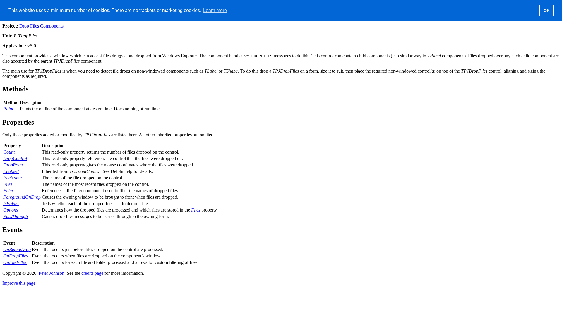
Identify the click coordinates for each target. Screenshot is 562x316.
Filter (8, 190)
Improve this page (18, 283)
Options (10, 209)
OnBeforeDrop (17, 249)
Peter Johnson (51, 273)
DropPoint (13, 164)
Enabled (11, 171)
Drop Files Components (41, 25)
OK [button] (547, 10)
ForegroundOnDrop (22, 197)
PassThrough (15, 216)
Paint (8, 108)
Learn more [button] (215, 10)
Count (9, 152)
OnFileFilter (15, 262)
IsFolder (11, 203)
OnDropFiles (15, 255)
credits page (92, 273)
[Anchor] (31, 88)
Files (7, 184)
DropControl (15, 158)
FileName (12, 177)
